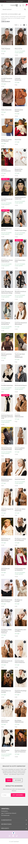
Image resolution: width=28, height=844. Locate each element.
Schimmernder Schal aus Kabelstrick (20, 569)
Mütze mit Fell (18, 48)
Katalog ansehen (2, 5)
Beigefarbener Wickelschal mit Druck (7, 261)
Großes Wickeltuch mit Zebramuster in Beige (7, 292)
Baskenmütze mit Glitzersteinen (5, 539)
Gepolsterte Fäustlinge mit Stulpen (20, 691)
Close (14, 820)
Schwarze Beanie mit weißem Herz (20, 198)
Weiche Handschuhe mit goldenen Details (6, 448)
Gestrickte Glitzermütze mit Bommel (20, 661)
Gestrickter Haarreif (20, 479)
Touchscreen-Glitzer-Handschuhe (20, 509)
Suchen (25, 9)
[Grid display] (24, 25)
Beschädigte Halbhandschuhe (19, 721)
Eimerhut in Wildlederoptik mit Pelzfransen (20, 751)
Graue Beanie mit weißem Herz (7, 199)
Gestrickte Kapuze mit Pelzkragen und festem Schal (7, 417)
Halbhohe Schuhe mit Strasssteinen (6, 661)
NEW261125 (17, 108)
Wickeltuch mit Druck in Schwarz (20, 292)
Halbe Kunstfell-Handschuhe (5, 721)
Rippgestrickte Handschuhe (18, 170)
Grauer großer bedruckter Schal (5, 323)
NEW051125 (4, 47)
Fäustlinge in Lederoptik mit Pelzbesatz (20, 539)
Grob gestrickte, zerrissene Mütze (20, 630)
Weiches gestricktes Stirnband (6, 354)
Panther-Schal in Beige (21, 230)
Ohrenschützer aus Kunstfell (6, 691)
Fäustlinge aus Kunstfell (18, 600)
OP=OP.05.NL (18, 47)
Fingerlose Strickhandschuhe (6, 170)
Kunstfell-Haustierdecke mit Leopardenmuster (6, 80)
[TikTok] (17, 836)
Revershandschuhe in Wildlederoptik (6, 480)
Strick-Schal (18, 139)
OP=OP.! (3, 383)
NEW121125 (17, 167)
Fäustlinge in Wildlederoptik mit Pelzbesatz (6, 631)
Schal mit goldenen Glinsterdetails (20, 448)
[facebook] (13, 836)
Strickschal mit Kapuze (21, 385)
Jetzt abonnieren (17, 795)
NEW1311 (3, 537)
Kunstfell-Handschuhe (7, 385)
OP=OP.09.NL (18, 477)
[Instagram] (9, 836)
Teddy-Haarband (5, 48)
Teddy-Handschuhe (6, 109)
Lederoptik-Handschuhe (18, 79)
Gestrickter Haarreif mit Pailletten (7, 509)
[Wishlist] (23, 5)
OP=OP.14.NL (4, 446)
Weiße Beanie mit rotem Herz (6, 229)
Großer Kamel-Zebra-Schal (20, 261)
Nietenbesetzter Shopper (19, 110)
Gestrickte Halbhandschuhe (19, 416)
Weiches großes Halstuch (5, 751)
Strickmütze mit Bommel (5, 569)
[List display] (26, 25)
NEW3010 (17, 321)
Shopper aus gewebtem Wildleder (6, 140)
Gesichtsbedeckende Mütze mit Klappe (6, 600)
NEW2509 (3, 321)
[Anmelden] (20, 5)
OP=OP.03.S (4, 197)
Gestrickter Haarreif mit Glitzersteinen (21, 323)
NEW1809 (17, 228)
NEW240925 (18, 138)
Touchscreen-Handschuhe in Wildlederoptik (20, 355)
